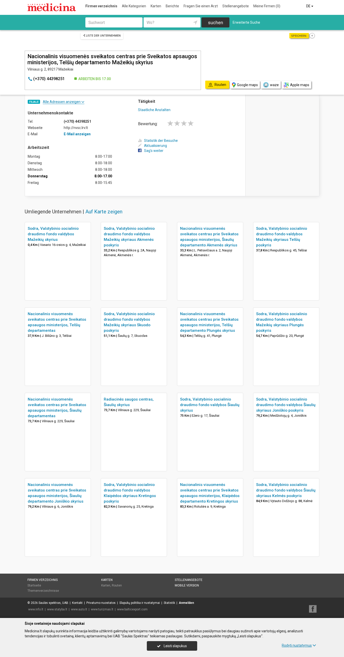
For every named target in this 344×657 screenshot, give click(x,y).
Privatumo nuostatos (101, 603)
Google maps (247, 85)
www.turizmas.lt (102, 609)
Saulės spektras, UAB (53, 603)
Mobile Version (187, 585)
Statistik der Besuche (161, 141)
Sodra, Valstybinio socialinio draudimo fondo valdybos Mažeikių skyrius (53, 234)
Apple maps (299, 85)
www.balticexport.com (132, 609)
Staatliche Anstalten (154, 110)
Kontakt (77, 603)
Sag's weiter (153, 151)
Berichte (172, 6)
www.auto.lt (79, 609)
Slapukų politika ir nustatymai (139, 603)
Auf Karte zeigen (103, 212)
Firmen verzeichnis (101, 6)
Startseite (34, 585)
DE (308, 6)
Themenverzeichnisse (43, 591)
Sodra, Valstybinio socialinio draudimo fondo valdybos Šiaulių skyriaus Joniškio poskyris (286, 405)
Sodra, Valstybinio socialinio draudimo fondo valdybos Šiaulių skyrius (209, 405)
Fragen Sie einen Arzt (201, 6)
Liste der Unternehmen (103, 35)
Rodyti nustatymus (297, 645)
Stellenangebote (235, 6)
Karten (156, 6)
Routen (117, 585)
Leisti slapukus (175, 646)
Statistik (169, 603)
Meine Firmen (266, 6)
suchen (215, 22)
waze (274, 85)
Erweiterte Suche (246, 22)
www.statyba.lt (57, 609)
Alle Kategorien (134, 6)
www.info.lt (35, 609)
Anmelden (186, 603)
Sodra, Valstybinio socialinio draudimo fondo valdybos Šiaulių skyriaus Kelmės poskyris (286, 490)
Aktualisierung (155, 146)
